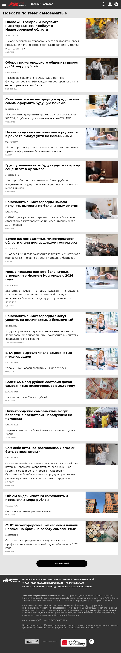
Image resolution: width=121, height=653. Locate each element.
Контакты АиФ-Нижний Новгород (39, 587)
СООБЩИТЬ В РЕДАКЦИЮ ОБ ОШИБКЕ (75, 587)
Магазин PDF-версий (84, 579)
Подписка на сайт (75, 583)
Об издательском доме (34, 579)
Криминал (10, 192)
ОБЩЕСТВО (10, 122)
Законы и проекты (14, 342)
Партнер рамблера (49, 641)
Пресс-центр (54, 579)
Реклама (67, 579)
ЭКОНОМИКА (11, 89)
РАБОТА (8, 155)
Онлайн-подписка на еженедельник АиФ (42, 583)
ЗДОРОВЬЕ (10, 306)
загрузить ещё (62, 564)
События (9, 52)
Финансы (10, 401)
